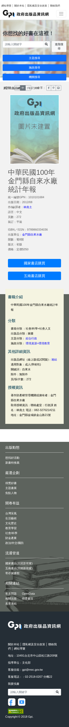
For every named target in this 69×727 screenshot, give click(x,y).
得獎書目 (27, 598)
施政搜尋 (34, 67)
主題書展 (11, 488)
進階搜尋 (59, 46)
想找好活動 (12, 457)
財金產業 (11, 538)
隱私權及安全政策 (37, 5)
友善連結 (11, 603)
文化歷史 (11, 523)
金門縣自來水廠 (32, 234)
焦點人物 (11, 492)
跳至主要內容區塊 (10, 1)
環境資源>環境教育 (38, 343)
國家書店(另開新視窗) (19, 563)
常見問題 (11, 593)
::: (9, 618)
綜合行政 (31, 338)
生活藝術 (11, 518)
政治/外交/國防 (14, 542)
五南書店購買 (34, 276)
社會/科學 (11, 533)
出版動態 (12, 447)
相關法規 (11, 598)
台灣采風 (11, 513)
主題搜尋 (34, 58)
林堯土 (28, 207)
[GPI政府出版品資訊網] (26, 13)
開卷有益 (12, 503)
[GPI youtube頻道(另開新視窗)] (22, 701)
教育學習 (11, 528)
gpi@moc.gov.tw (32, 669)
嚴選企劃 (12, 473)
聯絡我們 (55, 5)
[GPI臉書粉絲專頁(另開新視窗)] (12, 701)
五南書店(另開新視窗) (19, 568)
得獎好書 (11, 483)
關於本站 (19, 5)
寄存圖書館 (12, 573)
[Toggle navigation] (61, 13)
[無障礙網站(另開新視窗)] (16, 711)
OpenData (28, 593)
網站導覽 (6, 5)
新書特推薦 (12, 462)
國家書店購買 (34, 263)
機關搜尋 (34, 77)
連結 (54, 359)
